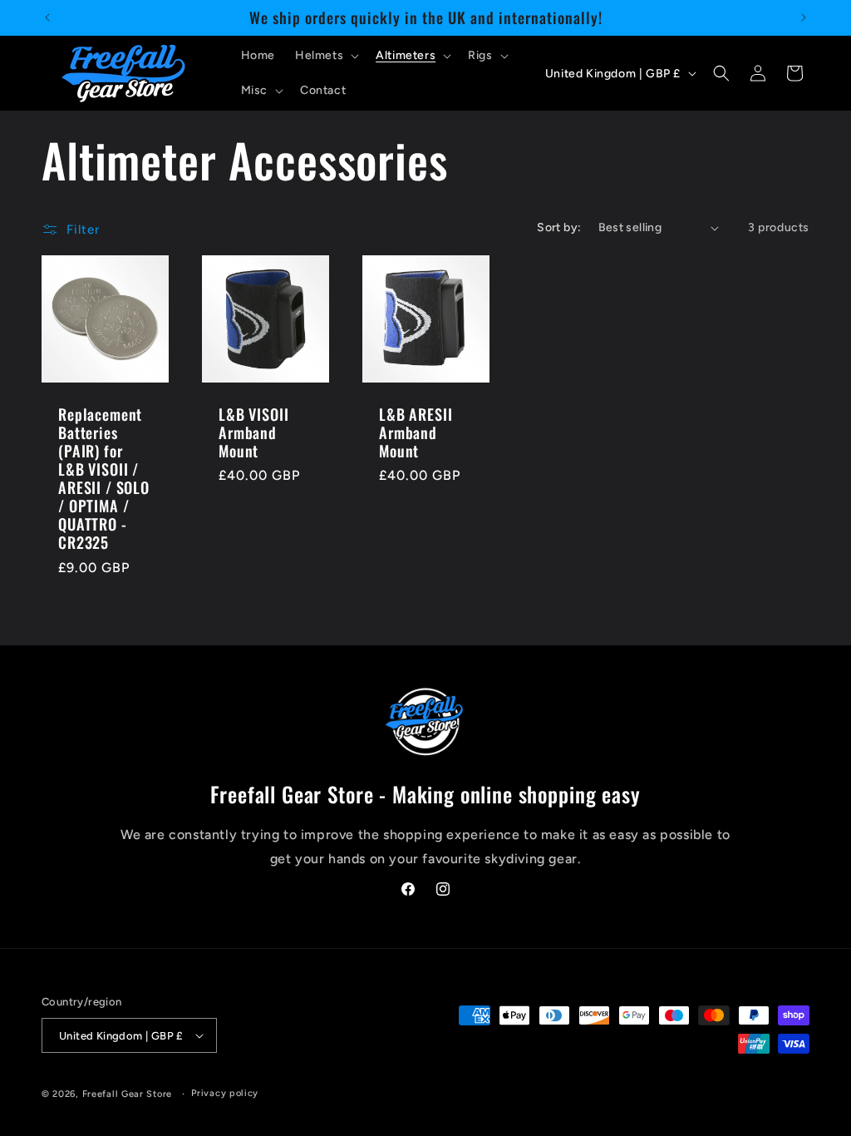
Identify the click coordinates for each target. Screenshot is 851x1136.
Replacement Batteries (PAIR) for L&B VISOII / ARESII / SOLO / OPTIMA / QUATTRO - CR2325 (104, 478)
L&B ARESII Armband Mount (415, 432)
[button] (325, 55)
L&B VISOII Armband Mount (253, 432)
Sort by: (559, 227)
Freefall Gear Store (127, 1094)
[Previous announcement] (47, 17)
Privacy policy (224, 1093)
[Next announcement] (803, 17)
